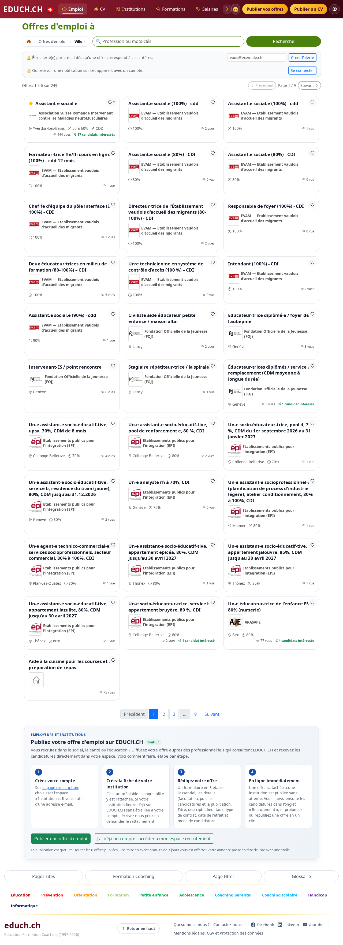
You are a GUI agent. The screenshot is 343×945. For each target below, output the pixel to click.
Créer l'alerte (302, 57)
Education (21, 895)
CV (102, 9)
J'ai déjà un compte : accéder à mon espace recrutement (154, 839)
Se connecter (302, 70)
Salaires (210, 9)
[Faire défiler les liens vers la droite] (227, 9)
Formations (173, 9)
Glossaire (301, 876)
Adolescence (191, 895)
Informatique (24, 905)
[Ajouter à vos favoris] (212, 102)
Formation (118, 895)
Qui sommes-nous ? (192, 924)
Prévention (52, 895)
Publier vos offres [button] (265, 9)
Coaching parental (233, 895)
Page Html (223, 876)
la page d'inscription (60, 787)
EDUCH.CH (28, 9)
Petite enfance (154, 895)
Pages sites (43, 876)
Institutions (134, 9)
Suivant (307, 85)
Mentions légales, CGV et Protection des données (218, 933)
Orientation (85, 895)
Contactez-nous (227, 924)
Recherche (283, 41)
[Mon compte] (334, 9)
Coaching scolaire (279, 895)
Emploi (75, 9)
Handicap (317, 895)
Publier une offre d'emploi (60, 839)
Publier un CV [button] (308, 9)
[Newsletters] (235, 9)
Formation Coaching (133, 876)
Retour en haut (141, 928)
